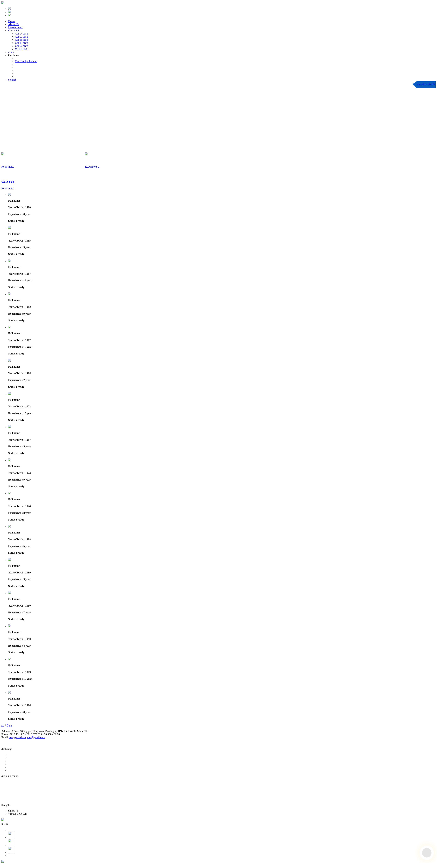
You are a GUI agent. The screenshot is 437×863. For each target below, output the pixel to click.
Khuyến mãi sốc (426, 84)
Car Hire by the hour (26, 61)
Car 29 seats (21, 42)
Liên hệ (13, 770)
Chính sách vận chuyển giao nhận (20, 787)
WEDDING (21, 48)
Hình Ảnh (14, 764)
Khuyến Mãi (16, 760)
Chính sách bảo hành (13, 793)
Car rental (13, 30)
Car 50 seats (21, 45)
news (11, 52)
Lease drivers (15, 27)
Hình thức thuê (17, 757)
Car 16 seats (21, 39)
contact (12, 79)
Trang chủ (14, 754)
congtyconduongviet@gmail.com (27, 737)
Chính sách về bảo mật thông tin (19, 799)
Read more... (8, 166)
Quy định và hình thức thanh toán (20, 781)
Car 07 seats (21, 36)
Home (11, 21)
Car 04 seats (21, 33)
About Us (13, 24)
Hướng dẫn (15, 767)
